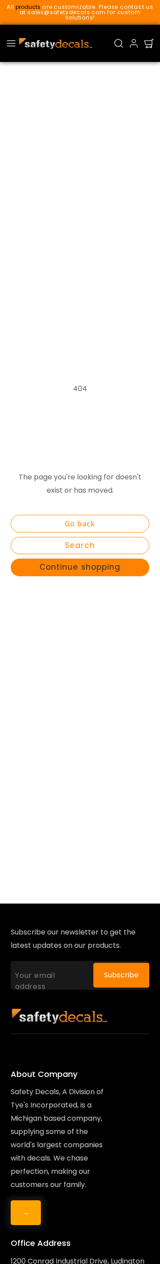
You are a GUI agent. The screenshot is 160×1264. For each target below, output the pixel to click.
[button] (11, 43)
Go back (80, 523)
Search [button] (80, 545)
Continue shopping (80, 567)
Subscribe (121, 975)
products (28, 7)
